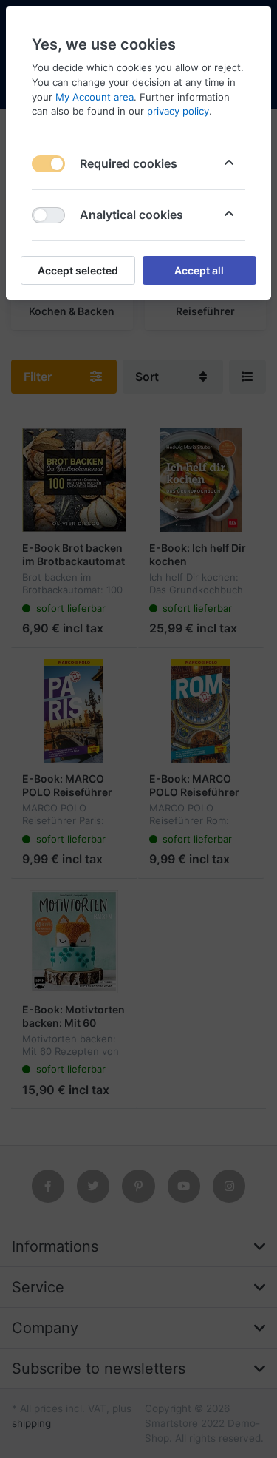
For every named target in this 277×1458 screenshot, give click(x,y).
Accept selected (78, 270)
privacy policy (178, 111)
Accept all (199, 270)
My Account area (94, 97)
